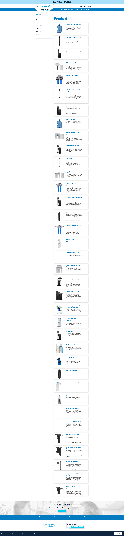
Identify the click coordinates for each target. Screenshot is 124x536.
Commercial (71, 9)
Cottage (77, 9)
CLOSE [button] (118, 533)
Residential (64, 9)
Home (81, 6)
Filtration (38, 34)
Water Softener (39, 25)
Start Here (62, 511)
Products (88, 9)
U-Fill (37, 28)
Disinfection (38, 37)
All (36, 22)
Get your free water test (77, 526)
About (85, 6)
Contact (89, 6)
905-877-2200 (44, 10)
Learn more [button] (41, 533)
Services (83, 9)
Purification (38, 31)
